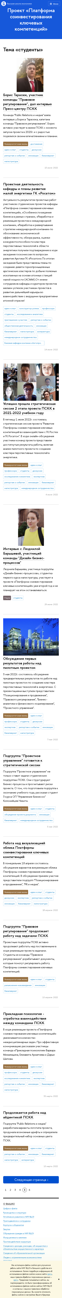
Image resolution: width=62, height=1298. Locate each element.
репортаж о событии (14, 155)
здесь (49, 1274)
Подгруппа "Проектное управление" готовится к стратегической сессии (22, 760)
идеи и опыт (10, 149)
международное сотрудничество (20, 337)
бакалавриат (48, 155)
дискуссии (36, 149)
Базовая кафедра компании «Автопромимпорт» (24, 343)
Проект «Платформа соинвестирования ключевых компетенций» (31, 19)
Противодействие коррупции (17, 1241)
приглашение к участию (15, 319)
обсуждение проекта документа (20, 814)
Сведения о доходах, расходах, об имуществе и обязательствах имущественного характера (25, 1248)
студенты (23, 149)
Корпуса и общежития (13, 1225)
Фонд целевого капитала (14, 1237)
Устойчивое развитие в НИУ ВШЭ (18, 1216)
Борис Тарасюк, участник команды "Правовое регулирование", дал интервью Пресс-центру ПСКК (27, 101)
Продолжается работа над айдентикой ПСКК (24, 1115)
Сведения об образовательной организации (24, 1253)
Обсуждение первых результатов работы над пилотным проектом (22, 663)
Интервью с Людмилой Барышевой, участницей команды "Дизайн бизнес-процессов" (23, 555)
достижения (36, 143)
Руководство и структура (14, 1212)
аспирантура (43, 331)
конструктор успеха (29, 308)
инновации (33, 155)
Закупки (6, 1229)
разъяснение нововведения (17, 985)
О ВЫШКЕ (9, 1204)
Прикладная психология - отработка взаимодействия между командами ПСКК (24, 1018)
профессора (48, 308)
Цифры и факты (10, 1208)
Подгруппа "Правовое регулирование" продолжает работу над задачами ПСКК (26, 931)
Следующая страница (30, 1180)
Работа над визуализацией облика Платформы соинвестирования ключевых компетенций (26, 850)
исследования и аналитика (30, 314)
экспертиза (39, 476)
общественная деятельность (18, 325)
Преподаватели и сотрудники (17, 1221)
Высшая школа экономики (19, 3)
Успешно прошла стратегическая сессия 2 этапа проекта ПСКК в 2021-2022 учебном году (29, 408)
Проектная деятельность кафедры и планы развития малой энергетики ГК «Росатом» (29, 189)
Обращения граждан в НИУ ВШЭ (18, 1233)
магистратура (11, 161)
